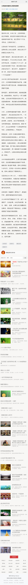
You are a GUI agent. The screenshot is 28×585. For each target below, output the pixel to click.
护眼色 (13, 9)
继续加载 (14, 556)
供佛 (17, 566)
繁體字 (7, 9)
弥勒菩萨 (10, 572)
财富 (17, 572)
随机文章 (19, 243)
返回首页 (8, 578)
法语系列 (17, 560)
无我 (10, 569)
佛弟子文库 (14, 1)
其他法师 (3, 566)
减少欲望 (17, 569)
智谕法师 (3, 572)
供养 (3, 569)
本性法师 (10, 560)
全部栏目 (12, 243)
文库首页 (5, 243)
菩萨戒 (3, 563)
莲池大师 (17, 563)
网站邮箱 (19, 578)
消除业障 (10, 566)
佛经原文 (16, 578)
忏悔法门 (3, 560)
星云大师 (10, 563)
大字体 (10, 9)
